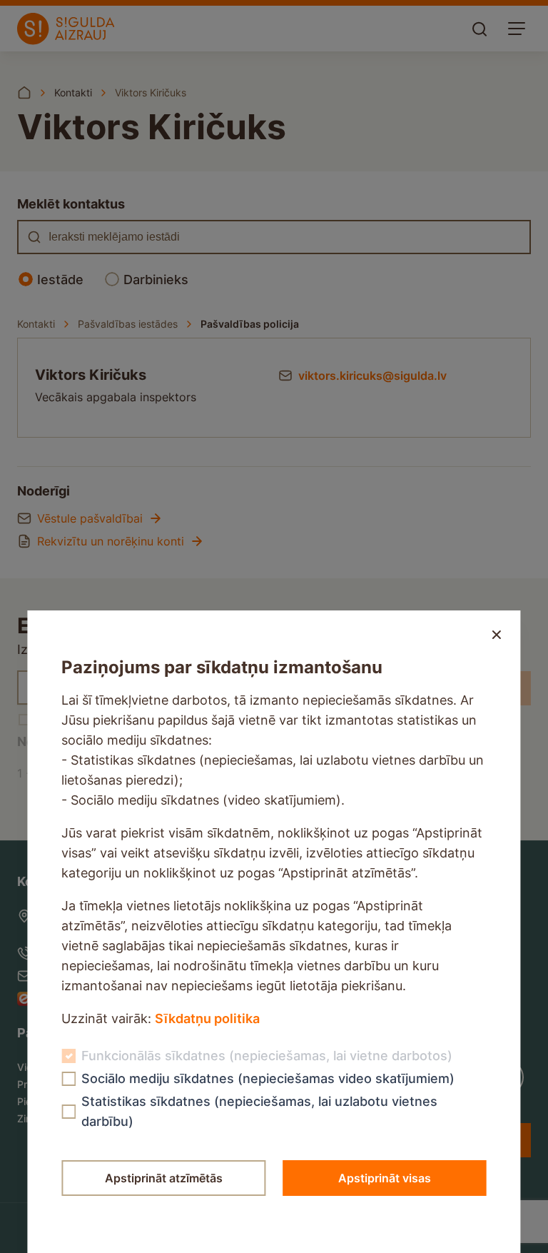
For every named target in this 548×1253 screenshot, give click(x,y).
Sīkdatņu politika (207, 1018)
